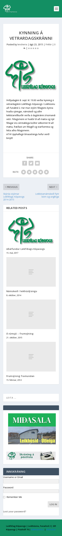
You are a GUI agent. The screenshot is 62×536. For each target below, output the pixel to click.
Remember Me (14, 496)
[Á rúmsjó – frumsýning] (31, 314)
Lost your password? (14, 511)
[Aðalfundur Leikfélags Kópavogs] (31, 229)
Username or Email (13, 477)
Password (8, 487)
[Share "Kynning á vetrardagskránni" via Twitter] (31, 163)
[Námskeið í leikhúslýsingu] (31, 272)
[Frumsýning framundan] (31, 357)
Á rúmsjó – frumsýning (20, 333)
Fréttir (48, 44)
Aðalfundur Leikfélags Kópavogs (25, 248)
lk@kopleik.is (37, 529)
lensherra (22, 44)
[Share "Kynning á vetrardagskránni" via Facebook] (24, 163)
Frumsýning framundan (20, 376)
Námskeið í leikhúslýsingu (21, 291)
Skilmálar (51, 529)
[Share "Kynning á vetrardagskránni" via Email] (37, 163)
